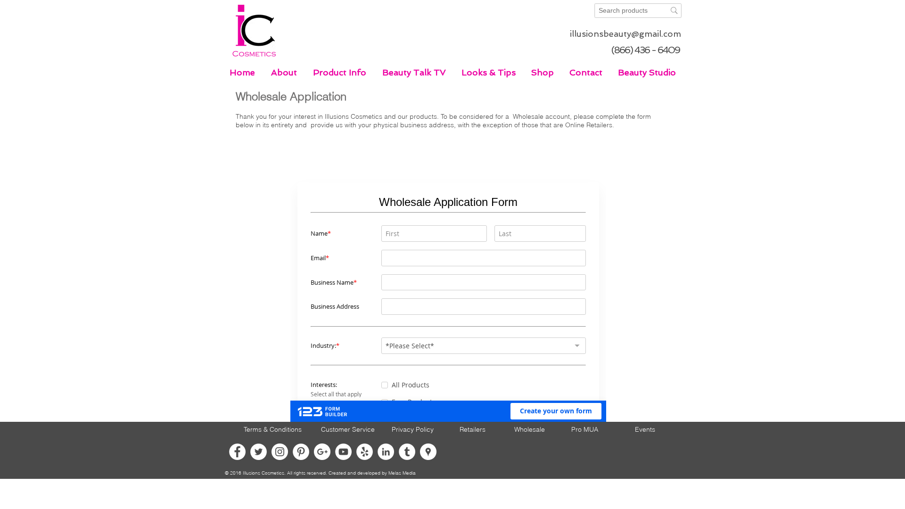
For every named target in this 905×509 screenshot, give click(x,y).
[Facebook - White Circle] (237, 451)
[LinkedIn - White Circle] (386, 451)
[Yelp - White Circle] (364, 451)
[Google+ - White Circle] (322, 451)
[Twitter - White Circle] (258, 451)
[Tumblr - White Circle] (407, 451)
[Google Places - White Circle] (428, 451)
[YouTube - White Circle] (343, 451)
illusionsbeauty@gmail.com (625, 34)
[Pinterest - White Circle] (301, 451)
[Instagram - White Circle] (280, 451)
